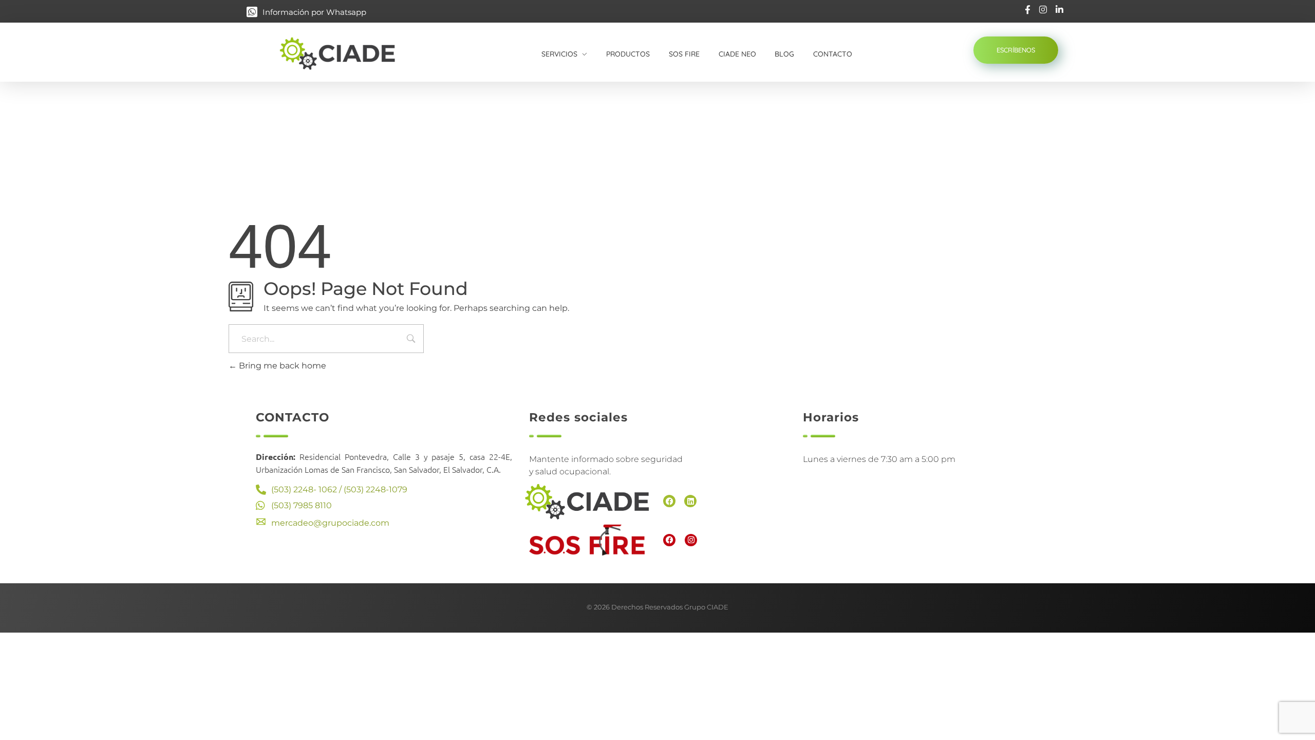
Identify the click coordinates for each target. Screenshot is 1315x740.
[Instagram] (691, 540)
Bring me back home (281, 366)
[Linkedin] (690, 501)
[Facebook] (669, 501)
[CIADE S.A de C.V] (348, 53)
